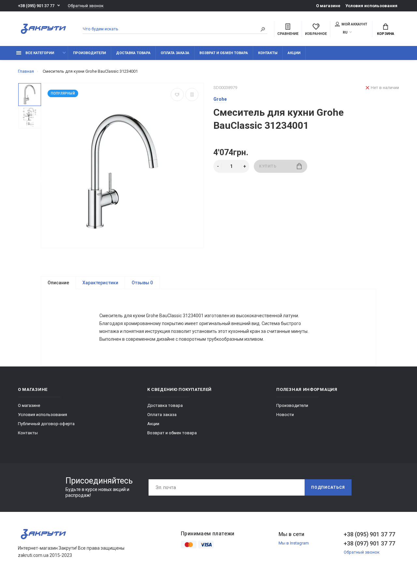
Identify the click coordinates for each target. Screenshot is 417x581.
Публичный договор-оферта (46, 423)
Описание (58, 282)
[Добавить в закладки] (177, 94)
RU (345, 32)
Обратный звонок (86, 5)
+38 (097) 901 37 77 (369, 543)
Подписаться (328, 487)
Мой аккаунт (354, 24)
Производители (89, 53)
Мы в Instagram (294, 543)
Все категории (39, 53)
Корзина (385, 34)
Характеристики (100, 282)
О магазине (328, 5)
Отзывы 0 (142, 282)
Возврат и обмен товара (223, 53)
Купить (268, 166)
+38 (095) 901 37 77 (36, 5)
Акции (294, 53)
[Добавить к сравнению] (191, 94)
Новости (285, 414)
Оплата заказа (175, 53)
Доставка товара (133, 53)
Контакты (268, 53)
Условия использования (371, 5)
